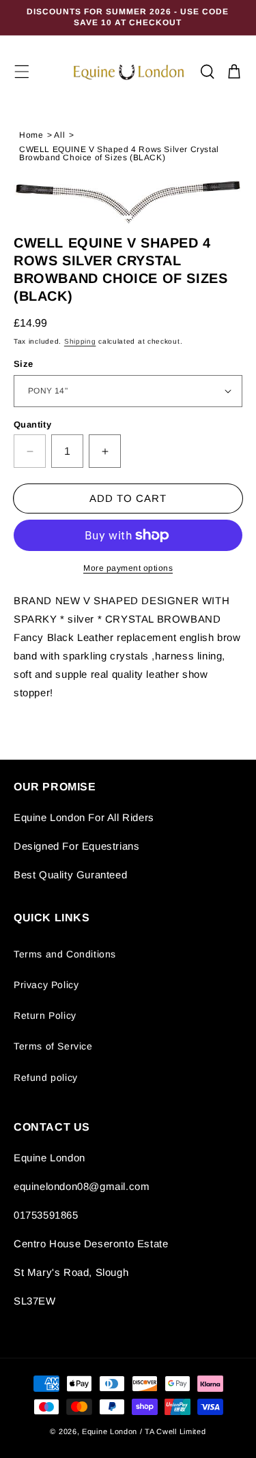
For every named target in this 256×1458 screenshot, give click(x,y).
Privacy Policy (46, 984)
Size (23, 364)
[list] (128, 202)
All (59, 135)
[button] (22, 71)
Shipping (80, 341)
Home (31, 135)
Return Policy (45, 1015)
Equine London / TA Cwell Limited (143, 1431)
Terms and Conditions (65, 954)
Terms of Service (53, 1046)
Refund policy (46, 1077)
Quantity (32, 424)
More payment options (128, 568)
